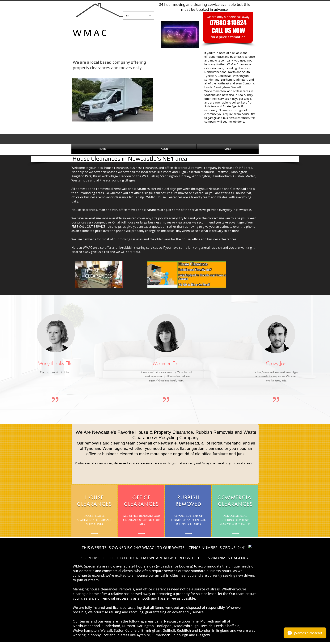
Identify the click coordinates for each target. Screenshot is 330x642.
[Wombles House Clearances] (250, 547)
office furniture (215, 454)
